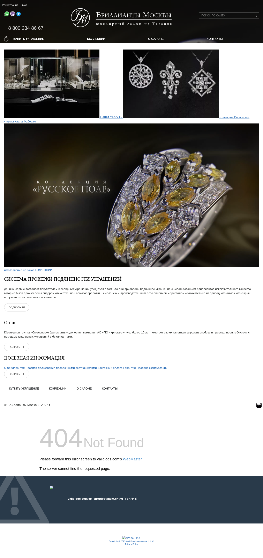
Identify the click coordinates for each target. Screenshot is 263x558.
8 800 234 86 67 (25, 28)
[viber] (12, 15)
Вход (24, 5)
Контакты (215, 38)
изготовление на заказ (19, 270)
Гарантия (129, 367)
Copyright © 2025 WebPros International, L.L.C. (131, 541)
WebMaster (132, 459)
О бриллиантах (14, 367)
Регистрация (10, 5)
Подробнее (16, 307)
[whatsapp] (6, 15)
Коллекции (96, 38)
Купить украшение (28, 38)
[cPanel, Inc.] (131, 538)
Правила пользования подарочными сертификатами (61, 367)
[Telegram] (18, 15)
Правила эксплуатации (152, 367)
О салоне (156, 38)
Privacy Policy (131, 544)
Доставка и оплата (110, 367)
